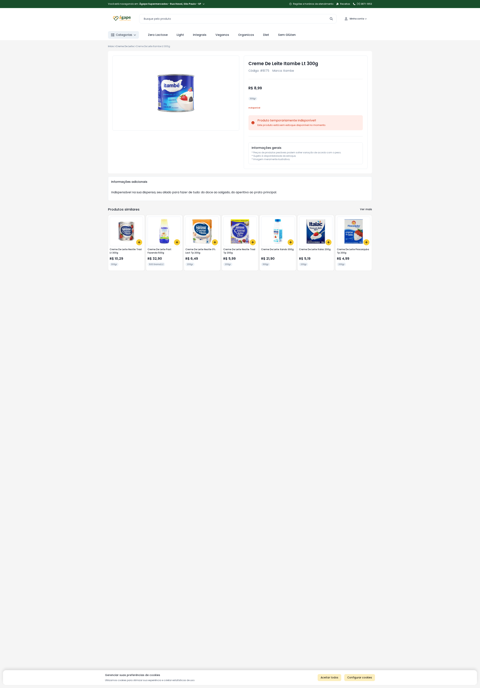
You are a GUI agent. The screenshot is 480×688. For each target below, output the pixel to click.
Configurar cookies (359, 677)
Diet (266, 35)
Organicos (246, 35)
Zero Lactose (158, 35)
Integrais (199, 35)
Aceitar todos (329, 677)
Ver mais (366, 209)
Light (180, 35)
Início (111, 46)
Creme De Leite (125, 46)
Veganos (222, 35)
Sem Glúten (287, 35)
